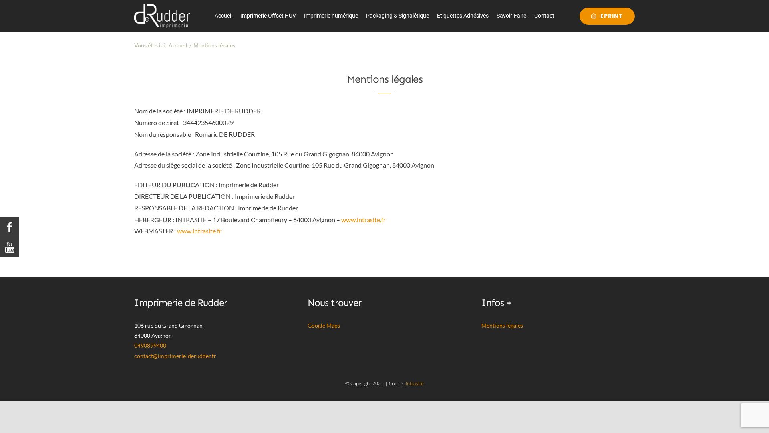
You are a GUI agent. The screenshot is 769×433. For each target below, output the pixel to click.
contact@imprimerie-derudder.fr (175, 355)
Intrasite (415, 383)
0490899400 (150, 345)
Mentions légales (502, 325)
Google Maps (324, 325)
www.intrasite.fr (363, 219)
